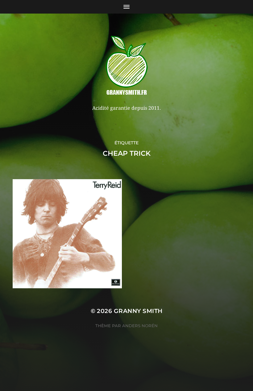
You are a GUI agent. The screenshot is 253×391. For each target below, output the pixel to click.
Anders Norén (140, 325)
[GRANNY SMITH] (127, 66)
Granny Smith (138, 311)
